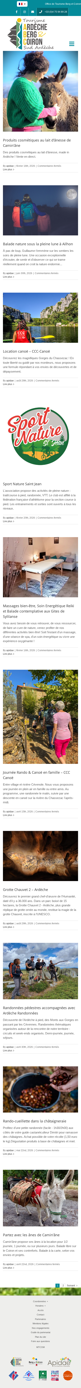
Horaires (40, 1306)
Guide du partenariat (40, 1332)
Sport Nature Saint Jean (22, 483)
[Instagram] (25, 12)
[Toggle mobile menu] (72, 44)
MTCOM (40, 1347)
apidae (10, 166)
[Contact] (33, 12)
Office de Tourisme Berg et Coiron (63, 4)
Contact (40, 1314)
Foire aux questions (40, 1341)
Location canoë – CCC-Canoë (26, 351)
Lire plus (7, 169)
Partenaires (40, 1319)
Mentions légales (41, 1323)
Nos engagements (40, 1328)
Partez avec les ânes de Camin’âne (31, 1235)
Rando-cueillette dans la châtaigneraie (34, 1121)
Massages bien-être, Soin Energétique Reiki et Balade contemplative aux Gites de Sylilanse (38, 611)
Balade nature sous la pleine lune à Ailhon (38, 244)
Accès (41, 1310)
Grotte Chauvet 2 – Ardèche (25, 889)
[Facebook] (16, 12)
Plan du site (40, 1337)
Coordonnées (40, 1301)
